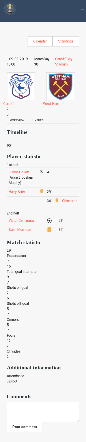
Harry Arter (17, 192)
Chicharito (69, 201)
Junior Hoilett (19, 172)
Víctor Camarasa (21, 220)
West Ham (51, 104)
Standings (66, 41)
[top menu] (82, 11)
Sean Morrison (20, 230)
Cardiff (8, 104)
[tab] (17, 120)
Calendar (40, 41)
